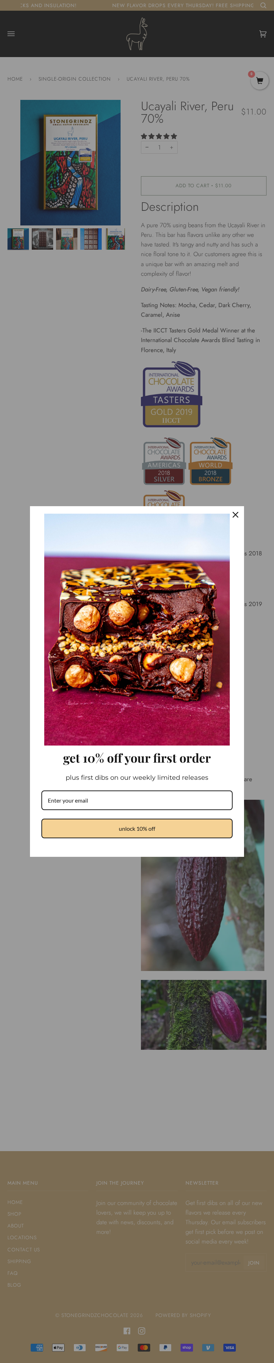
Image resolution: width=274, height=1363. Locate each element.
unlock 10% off (137, 828)
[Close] (235, 514)
